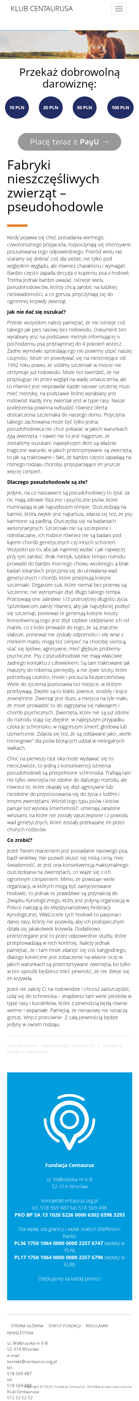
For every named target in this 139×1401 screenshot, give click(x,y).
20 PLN (50, 107)
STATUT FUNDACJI (64, 1325)
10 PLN (17, 107)
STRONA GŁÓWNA (27, 1325)
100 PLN (120, 107)
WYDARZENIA (37, 1051)
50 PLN (84, 107)
